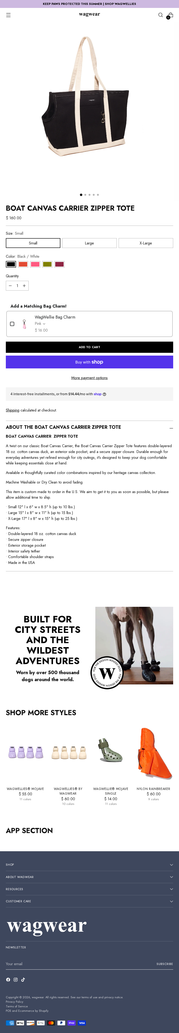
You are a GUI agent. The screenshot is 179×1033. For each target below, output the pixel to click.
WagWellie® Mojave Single (110, 791)
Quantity (12, 276)
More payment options (89, 378)
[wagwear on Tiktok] (23, 980)
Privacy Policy (14, 1001)
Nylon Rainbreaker (153, 788)
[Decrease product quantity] (10, 285)
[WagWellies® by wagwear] (68, 753)
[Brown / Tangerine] (23, 264)
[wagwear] (89, 15)
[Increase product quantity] (24, 285)
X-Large (146, 243)
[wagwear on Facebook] (8, 980)
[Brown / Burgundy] (59, 264)
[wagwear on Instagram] (16, 980)
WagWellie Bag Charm (55, 317)
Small (33, 243)
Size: (14, 233)
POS (8, 1011)
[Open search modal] (160, 15)
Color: (22, 256)
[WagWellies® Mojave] (25, 753)
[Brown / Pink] (35, 264)
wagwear (38, 997)
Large (89, 243)
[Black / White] (11, 264)
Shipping (12, 410)
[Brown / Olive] (47, 264)
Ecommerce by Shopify (33, 1011)
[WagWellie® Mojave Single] (110, 753)
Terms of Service (17, 1006)
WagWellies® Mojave (25, 788)
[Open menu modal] (8, 15)
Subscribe (165, 964)
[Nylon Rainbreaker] (153, 753)
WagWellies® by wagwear (68, 791)
